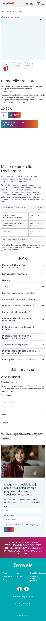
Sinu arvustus (7, 402)
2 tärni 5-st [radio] (5, 397)
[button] (43, 3)
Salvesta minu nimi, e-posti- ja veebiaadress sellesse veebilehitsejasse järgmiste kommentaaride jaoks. (22, 433)
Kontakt (20, 576)
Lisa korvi (14, 115)
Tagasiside (7, 576)
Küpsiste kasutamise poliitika (35, 578)
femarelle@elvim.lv (23, 596)
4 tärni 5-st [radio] (11, 397)
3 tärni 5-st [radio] (8, 397)
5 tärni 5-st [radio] (14, 397)
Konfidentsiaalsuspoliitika (36, 573)
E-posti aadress (10, 515)
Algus (3, 11)
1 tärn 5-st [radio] (2, 397)
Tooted (6, 573)
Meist (19, 573)
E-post (4, 423)
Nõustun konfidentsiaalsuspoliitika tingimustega (22, 525)
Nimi (3, 414)
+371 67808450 (23, 603)
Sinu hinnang (7, 395)
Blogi (5, 580)
